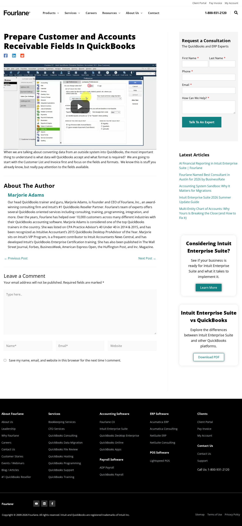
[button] (57, 12)
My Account (231, 3)
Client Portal (199, 3)
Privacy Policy (232, 514)
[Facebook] (6, 55)
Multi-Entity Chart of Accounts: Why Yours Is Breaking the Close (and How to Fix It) (207, 213)
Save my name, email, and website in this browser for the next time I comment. (65, 360)
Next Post (147, 258)
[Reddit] (22, 55)
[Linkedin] (14, 55)
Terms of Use (214, 514)
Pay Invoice (215, 3)
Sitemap (200, 514)
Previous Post (16, 258)
